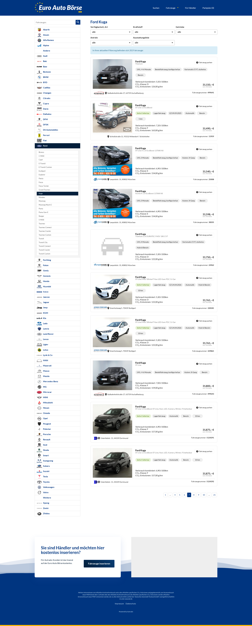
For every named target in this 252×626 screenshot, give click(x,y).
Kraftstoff (138, 27)
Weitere (47, 497)
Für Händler (190, 8)
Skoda (46, 450)
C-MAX (41, 156)
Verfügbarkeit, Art (99, 27)
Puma (41, 209)
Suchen (156, 8)
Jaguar (46, 302)
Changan (47, 93)
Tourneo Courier (45, 231)
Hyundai (47, 286)
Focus (41, 182)
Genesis (47, 276)
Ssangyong (48, 460)
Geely (46, 270)
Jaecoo (46, 297)
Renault (46, 439)
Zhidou (46, 513)
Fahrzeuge (170, 8)
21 (214, 495)
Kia (44, 318)
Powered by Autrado (126, 612)
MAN (45, 360)
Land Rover (48, 334)
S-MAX (41, 220)
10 (204, 495)
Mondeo (42, 197)
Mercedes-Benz (50, 381)
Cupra (46, 103)
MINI (45, 397)
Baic (45, 61)
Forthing (47, 260)
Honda (46, 281)
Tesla (45, 476)
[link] (204, 62)
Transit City (43, 242)
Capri (41, 160)
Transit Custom (44, 254)
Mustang (42, 201)
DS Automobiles (50, 129)
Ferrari (46, 135)
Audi (45, 56)
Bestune (47, 71)
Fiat (45, 140)
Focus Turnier (44, 186)
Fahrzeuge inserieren (99, 561)
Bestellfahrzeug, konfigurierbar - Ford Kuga (154, 77)
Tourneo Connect (45, 227)
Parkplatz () (208, 8)
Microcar (47, 392)
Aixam (46, 35)
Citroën (46, 98)
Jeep (45, 307)
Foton (45, 265)
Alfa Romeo (48, 40)
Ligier (45, 344)
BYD (45, 82)
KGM (45, 313)
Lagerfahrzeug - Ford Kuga (154, 120)
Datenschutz (131, 603)
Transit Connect (45, 246)
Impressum (119, 603)
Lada (45, 323)
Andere (46, 50)
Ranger (41, 216)
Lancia (46, 328)
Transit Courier (44, 250)
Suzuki (46, 471)
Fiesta (41, 179)
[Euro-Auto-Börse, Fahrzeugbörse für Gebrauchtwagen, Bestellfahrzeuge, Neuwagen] (58, 8)
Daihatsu (47, 114)
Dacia (45, 108)
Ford (45, 145)
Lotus (45, 350)
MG (45, 386)
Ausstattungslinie (141, 37)
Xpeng (46, 503)
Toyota (46, 482)
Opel (45, 418)
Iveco (45, 291)
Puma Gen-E (43, 212)
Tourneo (42, 224)
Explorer (42, 175)
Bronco (41, 152)
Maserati (47, 365)
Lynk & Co (47, 355)
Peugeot (47, 423)
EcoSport (42, 171)
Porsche (47, 434)
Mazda (46, 376)
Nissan (46, 408)
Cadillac (46, 87)
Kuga (41, 194)
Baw (45, 66)
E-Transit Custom (45, 167)
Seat (45, 444)
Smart (46, 455)
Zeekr (46, 508)
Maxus (46, 371)
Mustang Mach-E (45, 205)
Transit (41, 239)
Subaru (46, 466)
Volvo (45, 492)
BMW (46, 77)
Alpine (46, 45)
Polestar (47, 429)
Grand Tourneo (44, 190)
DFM (45, 119)
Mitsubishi (48, 402)
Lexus (46, 339)
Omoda (46, 413)
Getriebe (180, 27)
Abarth (46, 29)
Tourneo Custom (45, 235)
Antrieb (94, 37)
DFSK (45, 124)
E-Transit (42, 164)
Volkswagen (48, 487)
